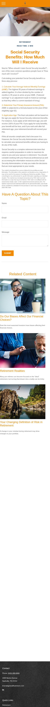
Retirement (6, 705)
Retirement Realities (12, 370)
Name (4, 203)
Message (5, 232)
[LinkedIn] (3, 690)
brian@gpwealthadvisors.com (13, 686)
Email (4, 218)
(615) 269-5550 (14, 673)
